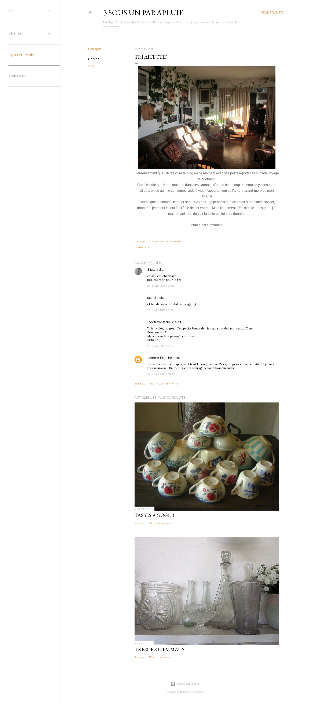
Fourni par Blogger (189, 683)
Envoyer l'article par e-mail (165, 241)
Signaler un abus (22, 55)
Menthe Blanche (159, 358)
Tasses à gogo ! (154, 515)
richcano (198, 691)
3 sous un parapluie (143, 13)
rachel (151, 298)
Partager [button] (94, 49)
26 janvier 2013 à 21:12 (160, 310)
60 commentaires (160, 523)
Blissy (151, 269)
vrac (91, 66)
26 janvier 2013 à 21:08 (161, 285)
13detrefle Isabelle (160, 322)
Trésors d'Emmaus (159, 649)
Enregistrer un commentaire (156, 383)
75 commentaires (159, 657)
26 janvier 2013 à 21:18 (160, 345)
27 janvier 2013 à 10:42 (161, 374)
